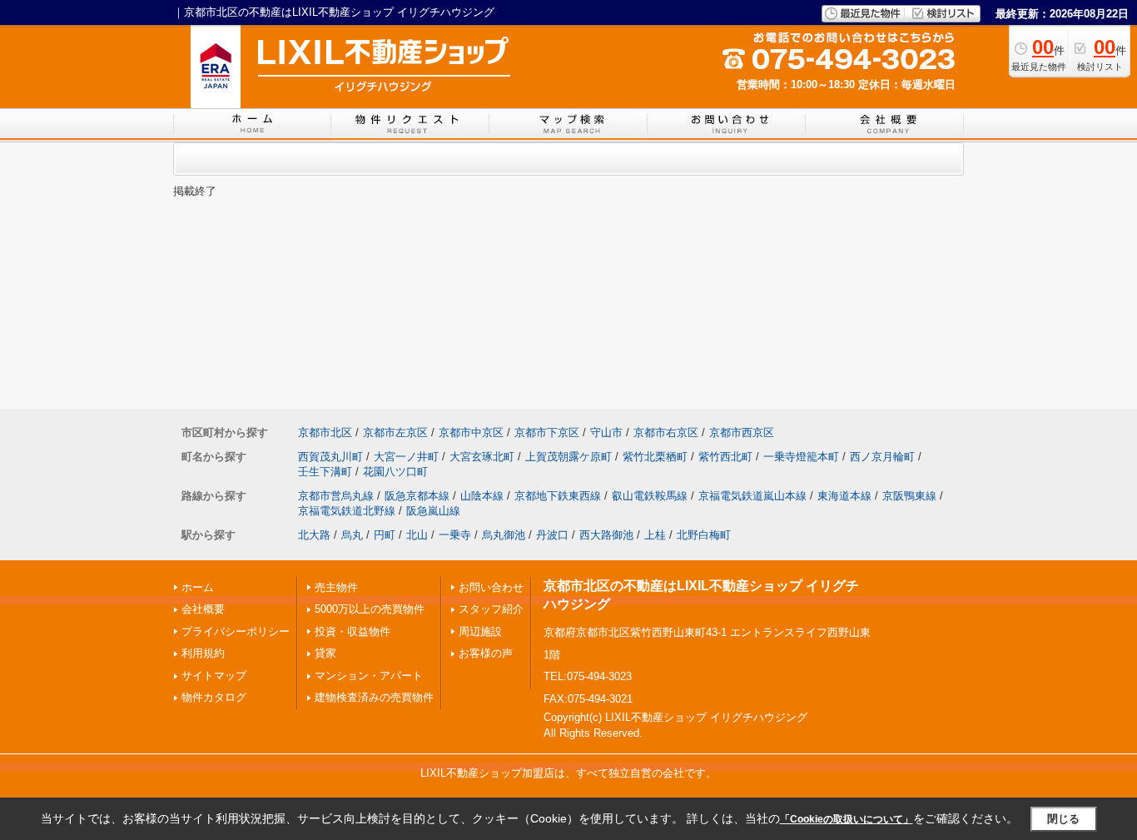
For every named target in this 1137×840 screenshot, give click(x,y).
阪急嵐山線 (433, 510)
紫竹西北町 (725, 456)
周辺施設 (480, 631)
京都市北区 (325, 432)
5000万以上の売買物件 (370, 609)
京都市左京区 (395, 432)
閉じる (1063, 819)
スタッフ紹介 (491, 609)
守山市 (606, 432)
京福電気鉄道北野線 (346, 510)
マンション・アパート (369, 675)
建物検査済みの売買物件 (374, 697)
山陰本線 (482, 496)
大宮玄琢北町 (481, 456)
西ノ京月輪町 (882, 456)
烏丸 (352, 535)
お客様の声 (486, 653)
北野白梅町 (704, 535)
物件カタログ (213, 697)
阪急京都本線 (417, 496)
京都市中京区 (471, 432)
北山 (417, 535)
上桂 (655, 535)
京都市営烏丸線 (336, 496)
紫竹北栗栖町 (655, 456)
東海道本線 (844, 496)
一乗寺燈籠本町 (801, 456)
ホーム (197, 587)
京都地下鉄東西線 (557, 496)
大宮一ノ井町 (406, 456)
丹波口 (552, 535)
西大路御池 (606, 535)
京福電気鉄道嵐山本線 (752, 496)
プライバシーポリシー (235, 631)
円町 (384, 535)
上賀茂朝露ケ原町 (568, 456)
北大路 (314, 535)
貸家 (325, 653)
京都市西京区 (741, 432)
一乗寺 (455, 535)
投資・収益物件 (352, 631)
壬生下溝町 (325, 471)
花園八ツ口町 (395, 471)
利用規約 (203, 653)
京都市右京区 (665, 432)
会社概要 (203, 609)
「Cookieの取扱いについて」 (846, 819)
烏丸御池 (503, 535)
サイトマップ (213, 675)
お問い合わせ (491, 587)
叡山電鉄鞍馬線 (650, 496)
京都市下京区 (546, 432)
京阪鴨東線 (909, 496)
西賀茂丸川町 (330, 456)
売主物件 (336, 587)
